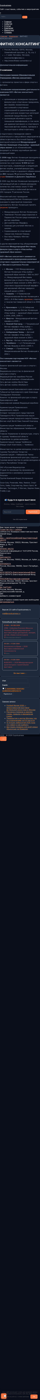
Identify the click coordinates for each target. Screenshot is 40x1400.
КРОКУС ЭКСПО (7, 549)
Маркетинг (9, 30)
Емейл (5, 685)
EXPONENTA (5, 564)
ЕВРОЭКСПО (5, 557)
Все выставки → (20, 673)
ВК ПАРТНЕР (6, 587)
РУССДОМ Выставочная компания (14, 579)
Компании (8, 28)
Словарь (8, 32)
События (8, 24)
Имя (4, 681)
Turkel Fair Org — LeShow (11, 529)
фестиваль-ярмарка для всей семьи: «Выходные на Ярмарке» (22, 728)
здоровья (28, 299)
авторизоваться (7, 602)
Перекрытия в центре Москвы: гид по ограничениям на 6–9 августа (22, 719)
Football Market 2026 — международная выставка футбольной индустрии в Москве (21, 707)
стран (2, 177)
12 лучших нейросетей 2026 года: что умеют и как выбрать (21, 724)
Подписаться (32, 512)
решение (4, 207)
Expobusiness (5, 5)
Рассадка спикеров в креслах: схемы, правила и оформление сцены (20, 714)
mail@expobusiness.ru (11, 613)
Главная (8, 22)
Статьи (7, 26)
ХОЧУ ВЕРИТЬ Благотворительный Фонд (18, 572)
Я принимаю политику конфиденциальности (13, 689)
